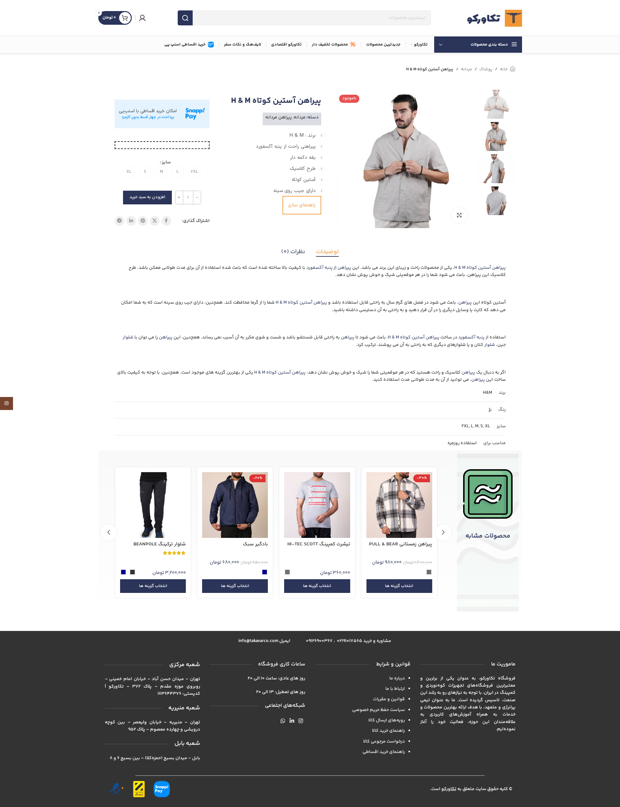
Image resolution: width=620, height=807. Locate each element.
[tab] (327, 252)
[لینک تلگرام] (119, 221)
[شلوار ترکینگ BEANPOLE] (190, 505)
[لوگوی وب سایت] (494, 17)
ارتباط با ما (395, 688)
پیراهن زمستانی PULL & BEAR (437, 544)
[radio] (194, 172)
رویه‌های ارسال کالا (386, 720)
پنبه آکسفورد (319, 267)
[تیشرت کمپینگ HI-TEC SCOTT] (354, 505)
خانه (504, 69)
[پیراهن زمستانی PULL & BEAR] (436, 505)
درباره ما (397, 678)
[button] (443, 532)
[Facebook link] (166, 221)
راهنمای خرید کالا (388, 730)
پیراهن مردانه (278, 117)
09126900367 (319, 641)
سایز (166, 162)
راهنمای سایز (302, 205)
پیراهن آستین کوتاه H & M (480, 267)
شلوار (128, 337)
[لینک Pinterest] (143, 221)
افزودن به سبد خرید (147, 197)
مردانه (466, 69)
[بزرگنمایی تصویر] (459, 215)
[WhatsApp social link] (283, 721)
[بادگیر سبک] (272, 505)
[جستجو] (185, 17)
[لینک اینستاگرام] (300, 721)
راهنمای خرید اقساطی (384, 752)
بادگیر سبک (292, 544)
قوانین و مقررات (389, 699)
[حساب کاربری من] (142, 17)
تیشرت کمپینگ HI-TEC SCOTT (355, 544)
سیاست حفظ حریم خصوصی (378, 710)
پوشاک (485, 69)
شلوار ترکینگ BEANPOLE (197, 544)
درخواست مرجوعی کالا (384, 741)
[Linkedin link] (131, 221)
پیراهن (344, 267)
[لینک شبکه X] (154, 221)
